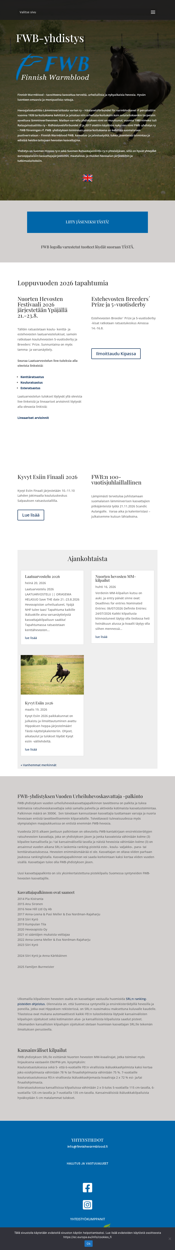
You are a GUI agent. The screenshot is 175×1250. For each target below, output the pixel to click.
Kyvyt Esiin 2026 (39, 702)
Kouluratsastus (31, 382)
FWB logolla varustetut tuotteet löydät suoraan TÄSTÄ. (87, 246)
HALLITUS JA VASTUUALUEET (87, 1163)
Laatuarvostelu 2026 (42, 576)
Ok (88, 1243)
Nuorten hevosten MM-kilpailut (115, 578)
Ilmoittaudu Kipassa (116, 353)
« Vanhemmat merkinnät (38, 765)
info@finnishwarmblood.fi (87, 1146)
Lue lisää (30, 515)
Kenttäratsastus (32, 377)
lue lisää (31, 638)
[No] (170, 1239)
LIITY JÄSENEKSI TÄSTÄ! (87, 221)
